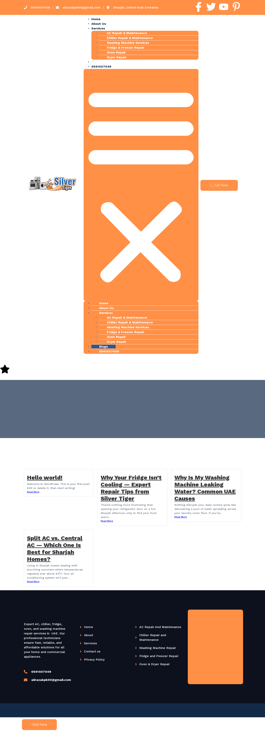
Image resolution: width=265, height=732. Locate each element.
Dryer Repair (116, 57)
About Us (98, 24)
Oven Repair (116, 52)
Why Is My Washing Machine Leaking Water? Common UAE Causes (205, 488)
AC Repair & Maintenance (127, 33)
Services (98, 28)
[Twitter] (211, 7)
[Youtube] (224, 7)
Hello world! (44, 477)
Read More (33, 492)
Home (95, 19)
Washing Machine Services (128, 43)
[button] (141, 185)
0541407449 (101, 66)
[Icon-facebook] (198, 7)
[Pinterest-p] (236, 7)
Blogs (95, 62)
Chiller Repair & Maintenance (130, 38)
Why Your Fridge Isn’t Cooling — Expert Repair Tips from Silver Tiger (131, 488)
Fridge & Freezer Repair (125, 47)
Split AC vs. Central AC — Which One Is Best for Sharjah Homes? (54, 548)
